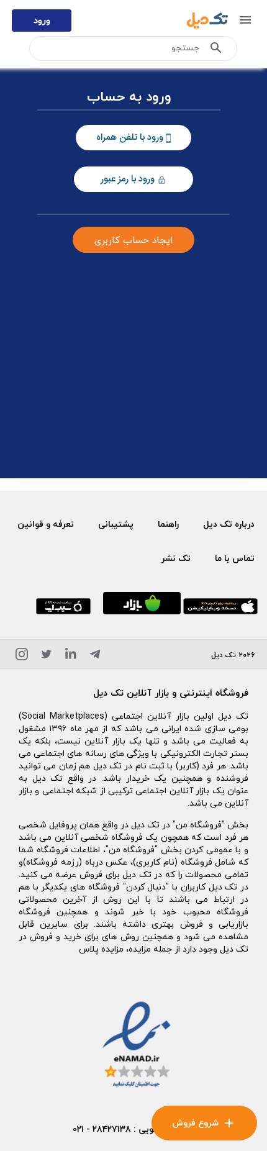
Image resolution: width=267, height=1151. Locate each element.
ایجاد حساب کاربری (133, 240)
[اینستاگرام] (21, 656)
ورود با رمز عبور (129, 179)
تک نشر (176, 558)
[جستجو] (216, 50)
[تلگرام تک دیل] (95, 656)
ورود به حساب (129, 97)
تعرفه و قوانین (45, 524)
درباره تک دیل (229, 524)
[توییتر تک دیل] (46, 656)
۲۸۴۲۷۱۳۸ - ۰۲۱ (102, 1129)
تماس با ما (235, 558)
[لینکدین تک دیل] (71, 656)
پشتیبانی (116, 524)
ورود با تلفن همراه (131, 137)
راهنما (168, 524)
